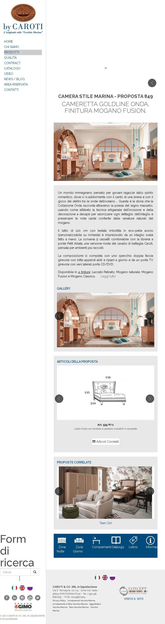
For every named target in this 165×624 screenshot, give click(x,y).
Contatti (11, 90)
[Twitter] (37, 597)
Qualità (10, 57)
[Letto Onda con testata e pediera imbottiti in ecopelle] (105, 392)
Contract (12, 63)
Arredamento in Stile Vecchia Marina (70, 604)
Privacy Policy (59, 601)
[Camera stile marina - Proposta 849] (14, 588)
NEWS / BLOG (14, 79)
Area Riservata (16, 84)
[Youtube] (30, 597)
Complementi (101, 547)
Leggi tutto (108, 276)
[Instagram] (22, 597)
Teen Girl (105, 523)
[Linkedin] (14, 597)
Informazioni (154, 547)
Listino (133, 547)
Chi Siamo (11, 47)
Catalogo (12, 68)
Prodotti (11, 52)
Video (8, 73)
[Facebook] (6, 597)
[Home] (23, 17)
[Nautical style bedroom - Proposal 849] (22, 588)
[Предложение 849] (30, 588)
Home (8, 41)
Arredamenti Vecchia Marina (81, 601)
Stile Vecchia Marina (79, 607)
